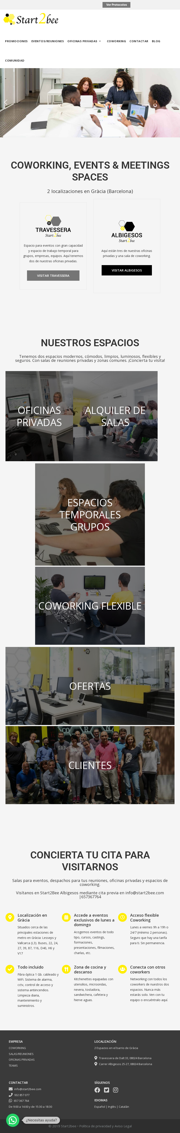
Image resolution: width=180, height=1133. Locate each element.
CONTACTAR (139, 41)
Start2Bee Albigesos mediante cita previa (79, 892)
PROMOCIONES (16, 41)
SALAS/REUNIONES (21, 1054)
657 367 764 (21, 1101)
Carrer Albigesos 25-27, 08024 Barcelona (125, 1064)
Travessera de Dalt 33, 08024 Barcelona (124, 1058)
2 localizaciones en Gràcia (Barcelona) (90, 191)
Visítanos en (28, 892)
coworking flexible (90, 605)
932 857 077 (21, 1095)
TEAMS (13, 1065)
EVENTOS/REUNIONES (47, 41)
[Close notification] (173, 4)
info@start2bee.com (27, 1089)
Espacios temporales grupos (90, 514)
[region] (90, 102)
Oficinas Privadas (39, 416)
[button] (6, 103)
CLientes (90, 765)
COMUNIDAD (15, 60)
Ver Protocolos (116, 4)
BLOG (156, 41)
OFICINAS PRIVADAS (82, 41)
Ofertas (90, 686)
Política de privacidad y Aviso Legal (105, 1126)
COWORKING (116, 41)
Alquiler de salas (115, 416)
